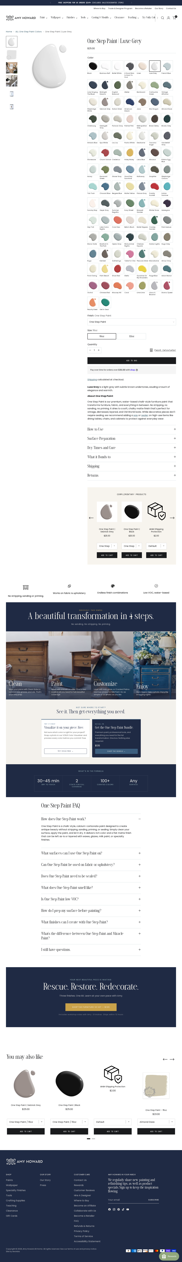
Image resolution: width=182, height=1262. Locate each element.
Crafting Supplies (15, 1200)
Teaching (11, 1205)
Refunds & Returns (84, 1226)
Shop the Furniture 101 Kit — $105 (91, 1007)
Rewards (79, 1185)
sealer (144, 415)
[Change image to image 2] (11, 54)
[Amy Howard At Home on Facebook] (109, 1210)
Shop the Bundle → (116, 751)
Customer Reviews (84, 1190)
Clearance (12, 1210)
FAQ (76, 1221)
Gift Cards (11, 1215)
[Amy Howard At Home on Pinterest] (119, 1210)
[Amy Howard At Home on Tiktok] (123, 1210)
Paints (9, 1180)
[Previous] (50, 3)
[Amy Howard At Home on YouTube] (128, 1210)
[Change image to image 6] (11, 107)
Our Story (45, 1180)
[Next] (131, 3)
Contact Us (80, 1180)
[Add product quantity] (98, 350)
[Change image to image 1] (11, 41)
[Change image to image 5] (11, 94)
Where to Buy (81, 1200)
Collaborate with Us (85, 1210)
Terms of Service (83, 1236)
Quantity (92, 344)
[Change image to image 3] (11, 67)
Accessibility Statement (87, 1241)
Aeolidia (16, 1251)
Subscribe (153, 1200)
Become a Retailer (84, 1215)
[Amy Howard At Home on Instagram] (114, 1210)
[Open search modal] (162, 18)
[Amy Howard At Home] (21, 18)
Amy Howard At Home (33, 1249)
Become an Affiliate (85, 1205)
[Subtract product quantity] (90, 350)
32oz (131, 336)
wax (135, 415)
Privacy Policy (81, 1231)
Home (9, 31)
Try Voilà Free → (65, 751)
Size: (92, 330)
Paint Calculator (165, 350)
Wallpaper (12, 1185)
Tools (9, 1195)
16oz (102, 336)
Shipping (92, 379)
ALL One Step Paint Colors (28, 31)
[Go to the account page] (168, 18)
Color (90, 57)
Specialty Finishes (16, 1190)
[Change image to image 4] (11, 81)
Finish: (99, 315)
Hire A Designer (82, 1195)
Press (43, 1185)
